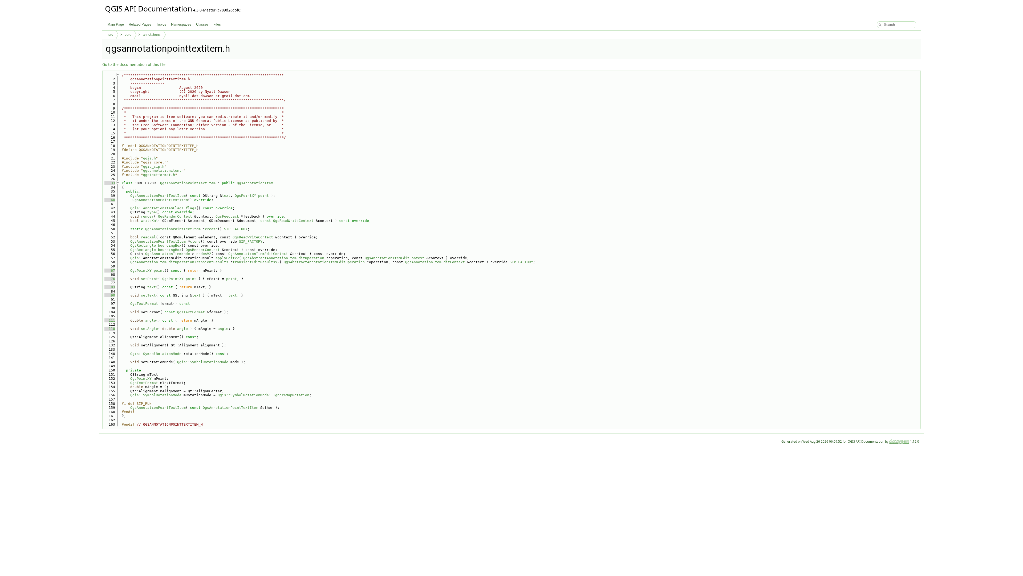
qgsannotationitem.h (163, 171)
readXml (148, 237)
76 (109, 279)
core (128, 35)
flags (191, 208)
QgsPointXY (245, 196)
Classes (202, 24)
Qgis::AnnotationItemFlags (157, 208)
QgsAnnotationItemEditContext (258, 254)
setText (148, 295)
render (147, 216)
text (226, 196)
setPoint (149, 279)
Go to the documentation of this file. (134, 64)
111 (109, 320)
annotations (152, 35)
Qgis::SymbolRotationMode (155, 354)
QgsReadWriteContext (293, 221)
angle (150, 320)
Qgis (134, 258)
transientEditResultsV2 (256, 262)
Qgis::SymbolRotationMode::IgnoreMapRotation (263, 395)
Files (217, 24)
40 (109, 200)
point (263, 196)
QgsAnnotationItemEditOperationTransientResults (179, 262)
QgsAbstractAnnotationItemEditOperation (283, 258)
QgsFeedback (227, 216)
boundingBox (169, 245)
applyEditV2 (227, 258)
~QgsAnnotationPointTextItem (159, 200)
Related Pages (140, 24)
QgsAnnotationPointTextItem (188, 183)
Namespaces (181, 24)
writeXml (149, 221)
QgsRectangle (143, 245)
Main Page (115, 24)
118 (109, 329)
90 (109, 295)
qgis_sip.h (153, 167)
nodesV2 (203, 254)
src (110, 35)
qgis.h (149, 158)
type (151, 212)
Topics (161, 24)
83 (109, 287)
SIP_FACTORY (235, 229)
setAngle (149, 329)
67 (109, 271)
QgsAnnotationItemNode (167, 254)
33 (109, 183)
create (211, 229)
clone (195, 241)
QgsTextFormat (144, 304)
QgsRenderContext (175, 216)
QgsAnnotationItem (255, 183)
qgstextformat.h (159, 175)
